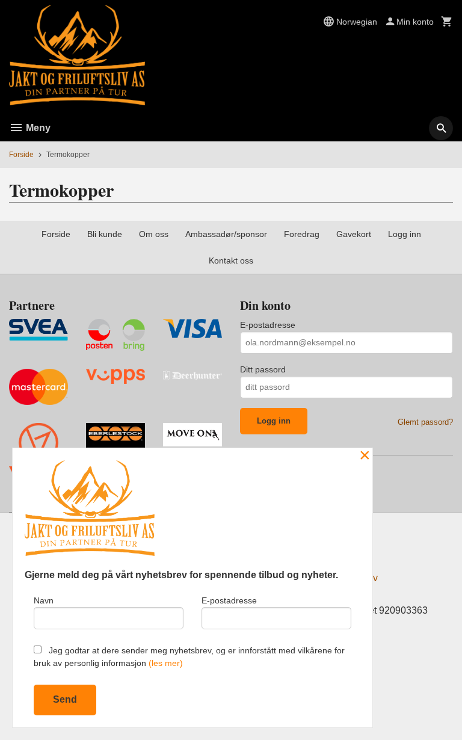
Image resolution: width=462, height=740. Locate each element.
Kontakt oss (231, 260)
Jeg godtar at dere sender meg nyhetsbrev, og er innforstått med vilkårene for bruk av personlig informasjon (189, 657)
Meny (37, 128)
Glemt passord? (425, 422)
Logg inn (404, 234)
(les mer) (166, 663)
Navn (44, 600)
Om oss (153, 234)
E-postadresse (267, 325)
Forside (21, 154)
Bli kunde (104, 234)
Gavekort (353, 234)
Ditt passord (263, 369)
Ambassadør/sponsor (226, 234)
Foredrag (301, 234)
